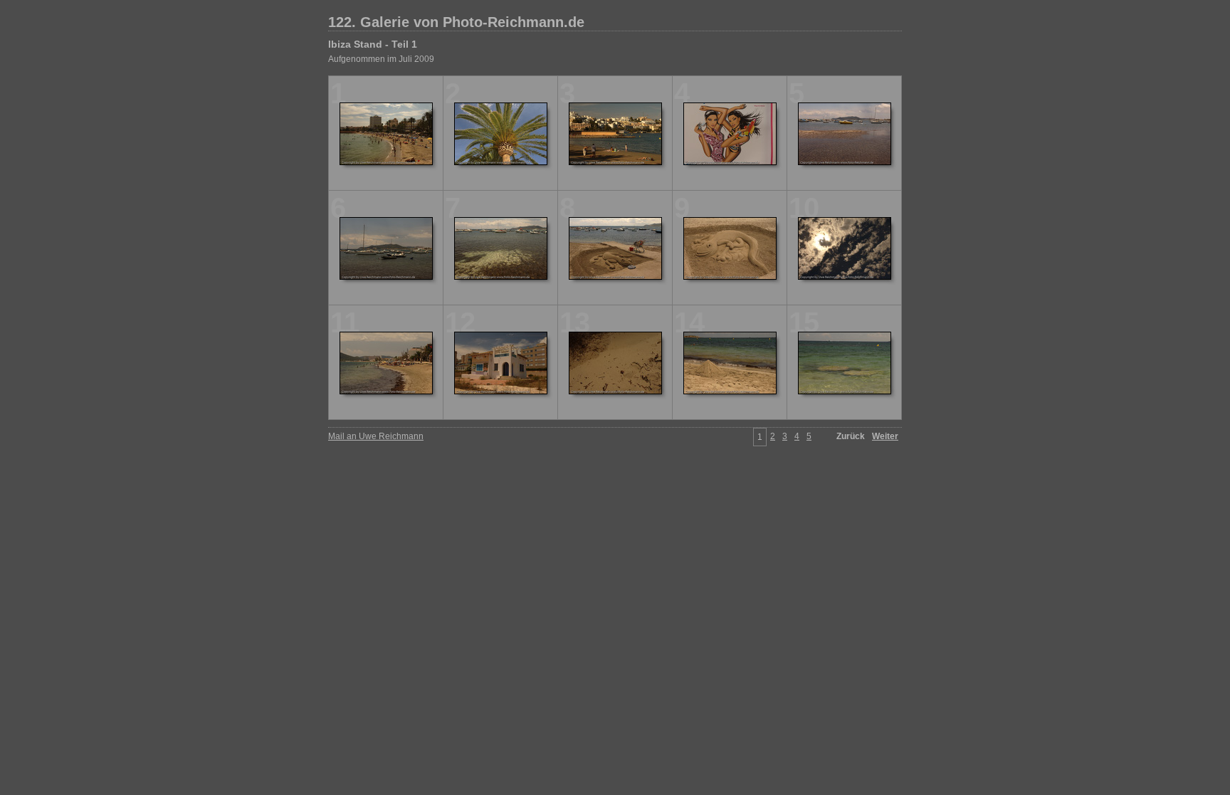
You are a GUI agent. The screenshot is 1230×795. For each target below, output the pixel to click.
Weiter (885, 436)
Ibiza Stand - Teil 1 (372, 44)
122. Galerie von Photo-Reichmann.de (456, 22)
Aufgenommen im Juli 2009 (381, 59)
